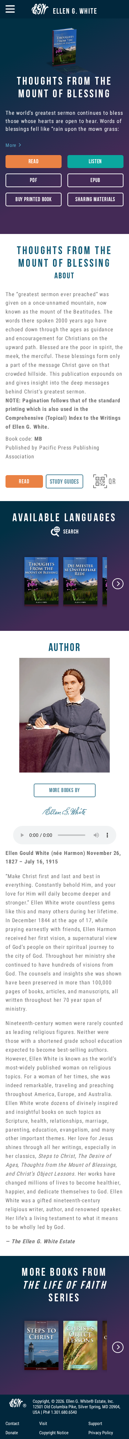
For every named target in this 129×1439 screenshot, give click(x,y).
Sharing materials (95, 199)
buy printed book (33, 199)
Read (34, 161)
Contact (12, 1424)
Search (65, 531)
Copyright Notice (53, 1433)
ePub (95, 180)
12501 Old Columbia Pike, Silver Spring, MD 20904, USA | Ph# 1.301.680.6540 (76, 1409)
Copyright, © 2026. (49, 1401)
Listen (95, 161)
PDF (33, 180)
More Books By (64, 790)
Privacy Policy (100, 1433)
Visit (43, 1424)
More (14, 145)
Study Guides (64, 481)
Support (95, 1424)
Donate (12, 1433)
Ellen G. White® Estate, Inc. (90, 1401)
